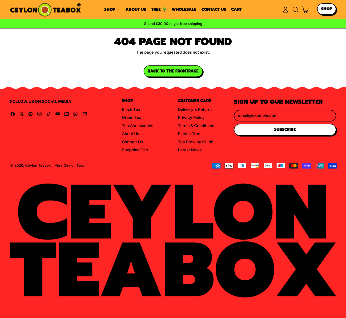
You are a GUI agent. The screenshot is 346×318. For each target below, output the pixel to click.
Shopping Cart (135, 150)
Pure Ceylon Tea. (69, 165)
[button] (295, 9)
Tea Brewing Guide (195, 142)
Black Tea (131, 109)
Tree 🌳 (159, 9)
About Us (135, 9)
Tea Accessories (137, 125)
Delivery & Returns (195, 109)
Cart (236, 9)
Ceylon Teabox (38, 165)
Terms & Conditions (196, 125)
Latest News (190, 150)
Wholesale (184, 9)
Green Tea (131, 117)
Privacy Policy (191, 117)
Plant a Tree (189, 133)
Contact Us (213, 9)
